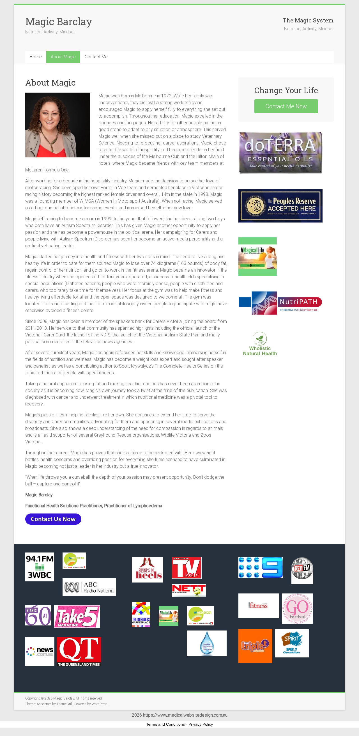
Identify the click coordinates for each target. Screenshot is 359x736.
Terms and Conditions (165, 724)
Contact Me (96, 56)
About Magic (63, 56)
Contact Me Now (286, 106)
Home (36, 56)
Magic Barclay (58, 21)
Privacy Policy (200, 724)
